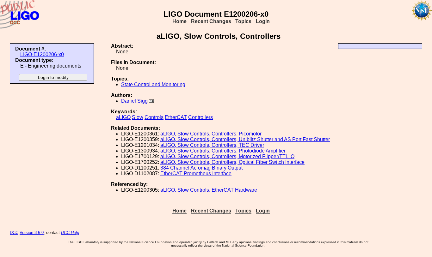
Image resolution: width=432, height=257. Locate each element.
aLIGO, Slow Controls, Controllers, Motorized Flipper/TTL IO (227, 156)
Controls (154, 117)
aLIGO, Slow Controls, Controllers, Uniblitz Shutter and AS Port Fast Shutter (245, 139)
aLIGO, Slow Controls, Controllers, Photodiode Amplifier (223, 150)
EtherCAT (176, 117)
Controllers (200, 117)
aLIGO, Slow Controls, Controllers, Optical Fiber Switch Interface (232, 162)
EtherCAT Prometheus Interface (195, 173)
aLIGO (123, 117)
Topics (243, 21)
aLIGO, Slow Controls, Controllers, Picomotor (211, 133)
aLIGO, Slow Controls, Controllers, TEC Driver (212, 145)
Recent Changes (211, 21)
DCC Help (70, 232)
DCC (14, 232)
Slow (137, 117)
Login (263, 21)
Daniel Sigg (134, 101)
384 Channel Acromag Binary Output (201, 167)
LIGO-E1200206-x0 (42, 54)
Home (179, 21)
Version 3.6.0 (32, 232)
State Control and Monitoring (153, 84)
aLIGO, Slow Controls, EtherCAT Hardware (208, 190)
